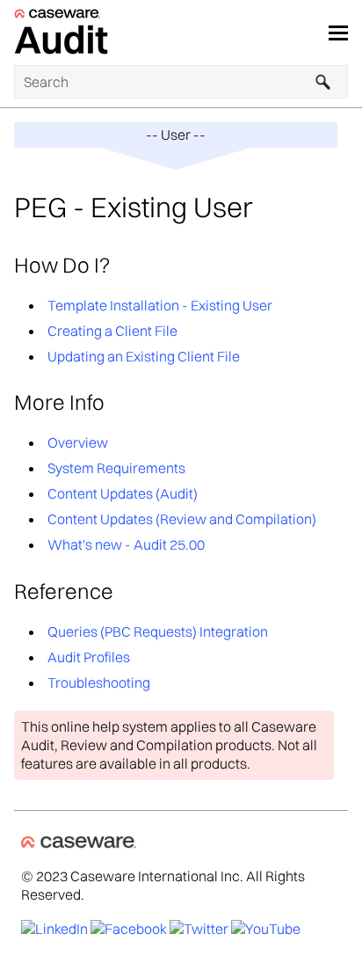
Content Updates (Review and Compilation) (181, 519)
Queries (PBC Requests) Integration (157, 631)
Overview (77, 442)
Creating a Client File (112, 330)
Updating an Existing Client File (143, 356)
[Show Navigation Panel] (338, 32)
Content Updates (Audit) (122, 493)
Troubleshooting (98, 682)
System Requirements (116, 468)
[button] (323, 81)
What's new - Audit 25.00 (126, 544)
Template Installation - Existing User (159, 305)
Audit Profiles (88, 657)
